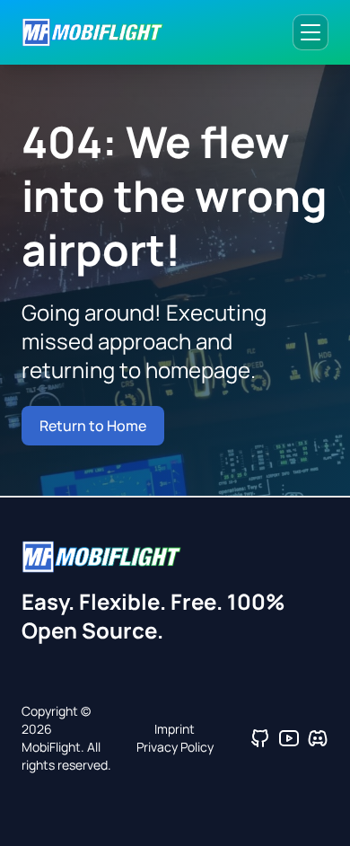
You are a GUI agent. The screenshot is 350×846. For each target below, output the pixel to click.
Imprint (174, 728)
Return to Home (92, 426)
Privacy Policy (175, 746)
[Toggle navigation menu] (310, 32)
